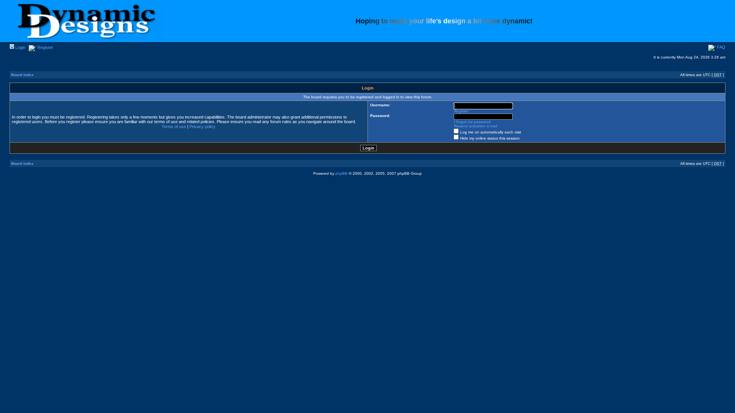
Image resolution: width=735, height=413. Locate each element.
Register (44, 47)
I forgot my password (472, 122)
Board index (22, 75)
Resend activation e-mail (475, 126)
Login (19, 47)
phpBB (341, 173)
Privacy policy (202, 126)
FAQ (720, 47)
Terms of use (174, 126)
